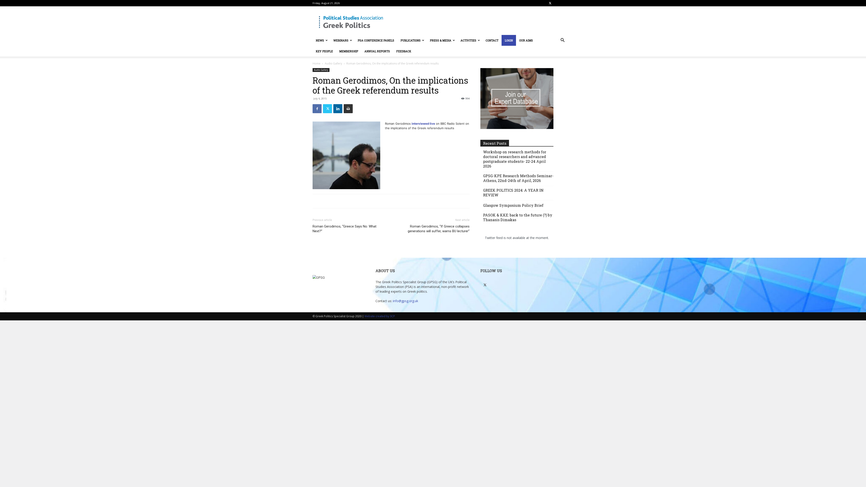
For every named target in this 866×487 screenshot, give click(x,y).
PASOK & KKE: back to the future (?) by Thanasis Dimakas (517, 217)
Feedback (403, 51)
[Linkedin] (337, 108)
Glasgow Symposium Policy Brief (513, 205)
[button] (562, 41)
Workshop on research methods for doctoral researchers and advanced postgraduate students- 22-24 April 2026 (514, 158)
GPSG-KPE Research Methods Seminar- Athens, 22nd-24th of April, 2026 (518, 178)
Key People (324, 51)
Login (509, 40)
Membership (348, 51)
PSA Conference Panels (376, 40)
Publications (411, 40)
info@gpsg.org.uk (405, 301)
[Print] (348, 108)
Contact (492, 40)
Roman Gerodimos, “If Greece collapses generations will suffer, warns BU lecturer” (439, 228)
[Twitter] (550, 3)
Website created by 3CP (379, 316)
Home (316, 63)
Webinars (340, 40)
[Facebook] (317, 108)
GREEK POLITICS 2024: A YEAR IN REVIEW (513, 192)
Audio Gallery (333, 63)
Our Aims (526, 40)
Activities (468, 40)
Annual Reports (377, 51)
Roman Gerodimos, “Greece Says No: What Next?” (344, 228)
